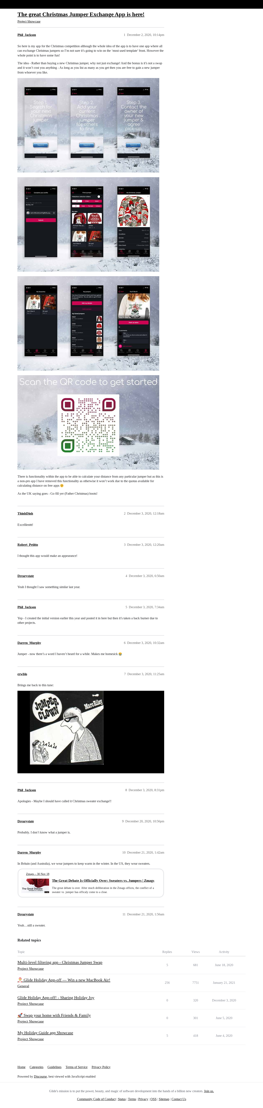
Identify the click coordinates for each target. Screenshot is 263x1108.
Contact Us (179, 1099)
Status (122, 1099)
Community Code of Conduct (96, 1099)
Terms (132, 1099)
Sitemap (164, 1099)
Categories (36, 1067)
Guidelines (54, 1067)
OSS (153, 1099)
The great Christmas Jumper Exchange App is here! (80, 14)
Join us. (209, 1091)
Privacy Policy (101, 1067)
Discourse (40, 1076)
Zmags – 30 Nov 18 (37, 874)
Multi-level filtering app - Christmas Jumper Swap (59, 962)
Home (21, 1067)
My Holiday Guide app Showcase (45, 1032)
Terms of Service (77, 1067)
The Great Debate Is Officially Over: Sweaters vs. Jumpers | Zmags (103, 881)
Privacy (143, 1099)
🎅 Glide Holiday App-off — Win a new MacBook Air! (63, 980)
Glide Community (13, 4)
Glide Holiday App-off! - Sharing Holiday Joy (55, 997)
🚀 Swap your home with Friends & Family (54, 1015)
